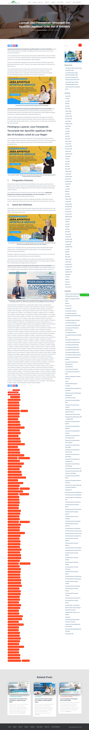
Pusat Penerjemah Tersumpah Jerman (73, 533)
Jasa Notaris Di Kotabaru (12, 458)
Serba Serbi (67, 617)
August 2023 (67, 184)
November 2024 (68, 148)
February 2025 (68, 141)
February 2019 (68, 287)
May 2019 (67, 279)
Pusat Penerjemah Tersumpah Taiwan (73, 578)
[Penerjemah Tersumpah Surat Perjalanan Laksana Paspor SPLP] (19, 688)
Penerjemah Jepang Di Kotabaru (14, 541)
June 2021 (67, 224)
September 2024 (68, 153)
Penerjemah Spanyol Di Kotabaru (14, 569)
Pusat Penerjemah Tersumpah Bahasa (73, 492)
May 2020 (67, 251)
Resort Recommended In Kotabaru (14, 605)
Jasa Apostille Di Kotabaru (13, 419)
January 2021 (68, 236)
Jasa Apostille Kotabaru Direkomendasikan (16, 427)
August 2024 (67, 156)
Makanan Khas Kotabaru (24, 488)
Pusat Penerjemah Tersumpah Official (73, 547)
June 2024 (67, 161)
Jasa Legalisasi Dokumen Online (14, 438)
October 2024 (68, 151)
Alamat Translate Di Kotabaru (13, 402)
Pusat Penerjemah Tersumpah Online (73, 550)
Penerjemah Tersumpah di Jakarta (72, 414)
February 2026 (68, 111)
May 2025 (67, 133)
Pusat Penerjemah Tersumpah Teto (72, 586)
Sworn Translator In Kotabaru (13, 613)
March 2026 (67, 108)
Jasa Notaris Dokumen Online (24, 458)
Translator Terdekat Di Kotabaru (14, 657)
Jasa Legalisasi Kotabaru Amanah (14, 441)
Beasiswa (67, 303)
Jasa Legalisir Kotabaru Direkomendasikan (16, 455)
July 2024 (67, 158)
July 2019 (67, 276)
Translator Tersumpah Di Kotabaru (14, 660)
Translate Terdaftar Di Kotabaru (13, 632)
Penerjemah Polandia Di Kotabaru (14, 558)
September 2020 (68, 246)
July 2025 (67, 128)
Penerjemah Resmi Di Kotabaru (13, 560)
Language (53, 2)
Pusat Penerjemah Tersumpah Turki (72, 598)
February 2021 (68, 234)
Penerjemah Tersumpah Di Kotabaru (14, 585)
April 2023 (67, 194)
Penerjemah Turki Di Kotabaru (13, 588)
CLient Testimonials (77, 2)
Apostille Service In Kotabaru (13, 408)
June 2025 (67, 131)
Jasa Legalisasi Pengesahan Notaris (73, 354)
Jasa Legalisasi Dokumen (13, 392)
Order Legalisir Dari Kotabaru (13, 505)
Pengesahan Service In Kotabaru (14, 594)
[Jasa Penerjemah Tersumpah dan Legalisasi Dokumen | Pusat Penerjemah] (13, 2)
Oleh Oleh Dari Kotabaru (24, 494)
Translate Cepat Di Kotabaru (13, 621)
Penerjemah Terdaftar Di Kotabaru (14, 580)
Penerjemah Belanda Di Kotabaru (14, 524)
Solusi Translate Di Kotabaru (13, 610)
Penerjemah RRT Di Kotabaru (25, 563)
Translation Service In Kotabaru (13, 641)
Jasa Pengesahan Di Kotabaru (13, 469)
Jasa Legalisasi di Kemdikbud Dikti (72, 325)
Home (29, 2)
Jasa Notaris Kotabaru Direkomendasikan (15, 463)
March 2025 (67, 138)
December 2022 (68, 204)
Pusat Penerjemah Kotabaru (13, 602)
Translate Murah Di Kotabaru (13, 627)
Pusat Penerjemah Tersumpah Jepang (73, 530)
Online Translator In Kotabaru (13, 496)
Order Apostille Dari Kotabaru (13, 499)
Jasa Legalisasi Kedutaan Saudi (72, 347)
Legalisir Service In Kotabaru (13, 488)
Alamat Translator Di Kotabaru (13, 405)
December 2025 (68, 116)
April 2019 (67, 282)
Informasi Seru (68, 305)
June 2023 (67, 189)
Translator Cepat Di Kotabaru (13, 644)
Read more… (23, 713)
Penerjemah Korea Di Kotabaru (13, 546)
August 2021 (67, 219)
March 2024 (67, 168)
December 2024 (68, 146)
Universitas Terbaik (69, 633)
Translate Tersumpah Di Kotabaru (14, 638)
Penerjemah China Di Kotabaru (13, 530)
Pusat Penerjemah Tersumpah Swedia (73, 576)
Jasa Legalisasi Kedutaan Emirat (72, 339)
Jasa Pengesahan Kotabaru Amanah (14, 474)
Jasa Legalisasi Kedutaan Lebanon (72, 342)
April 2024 (67, 166)
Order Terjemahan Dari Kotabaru (14, 513)
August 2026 (67, 96)
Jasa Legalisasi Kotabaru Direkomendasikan (16, 444)
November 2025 (68, 118)
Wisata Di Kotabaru (25, 660)
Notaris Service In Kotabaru (13, 494)
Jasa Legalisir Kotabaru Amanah (14, 452)
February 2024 (68, 171)
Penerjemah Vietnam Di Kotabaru (14, 591)
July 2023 (67, 186)
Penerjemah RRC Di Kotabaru (13, 563)
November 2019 (68, 266)
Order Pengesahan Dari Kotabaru (14, 510)
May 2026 (67, 103)
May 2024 (67, 163)
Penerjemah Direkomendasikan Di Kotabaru (16, 533)
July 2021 (67, 221)
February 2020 (68, 259)
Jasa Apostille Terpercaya (70, 322)
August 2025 (67, 126)
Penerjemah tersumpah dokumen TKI (73, 468)
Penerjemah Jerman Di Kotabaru (14, 544)
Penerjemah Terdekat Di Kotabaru (14, 583)
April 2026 (67, 106)
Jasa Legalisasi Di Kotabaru (13, 435)
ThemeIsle (79, 727)
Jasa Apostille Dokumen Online (13, 422)
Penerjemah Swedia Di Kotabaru (14, 571)
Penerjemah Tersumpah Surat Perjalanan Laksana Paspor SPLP (18, 700)
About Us (40, 2)
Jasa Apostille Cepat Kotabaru (13, 413)
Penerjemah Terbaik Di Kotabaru (14, 577)
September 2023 (68, 181)
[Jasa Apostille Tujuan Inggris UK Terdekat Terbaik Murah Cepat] (44, 688)
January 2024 (68, 173)
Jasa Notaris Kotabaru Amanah (13, 460)
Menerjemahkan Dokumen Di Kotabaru (15, 491)
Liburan (66, 381)
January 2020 (68, 261)
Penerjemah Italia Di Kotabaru (13, 538)
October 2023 (68, 178)
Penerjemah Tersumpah (70, 397)
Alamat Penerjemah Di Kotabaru (14, 399)
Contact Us (68, 2)
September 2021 (68, 216)
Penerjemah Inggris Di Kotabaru (14, 535)
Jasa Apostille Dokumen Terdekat (72, 320)
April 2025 (67, 136)
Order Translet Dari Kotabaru (13, 521)
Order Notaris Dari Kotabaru (13, 508)
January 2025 (68, 143)
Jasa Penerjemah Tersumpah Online (14, 466)
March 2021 (67, 231)
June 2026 (67, 101)
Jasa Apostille (68, 308)
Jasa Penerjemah (69, 366)
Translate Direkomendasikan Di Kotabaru (15, 624)
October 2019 (68, 269)
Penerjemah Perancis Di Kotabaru (14, 555)
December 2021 (68, 214)
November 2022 (68, 206)
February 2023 (68, 199)
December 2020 (68, 239)
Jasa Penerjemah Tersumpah (14, 394)
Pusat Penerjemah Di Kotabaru (13, 599)
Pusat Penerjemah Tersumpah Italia (72, 528)
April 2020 (67, 254)
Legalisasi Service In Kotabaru (13, 485)
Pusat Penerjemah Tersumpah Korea (73, 535)
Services (47, 2)
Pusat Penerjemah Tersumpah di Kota (73, 509)
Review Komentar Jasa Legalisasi (72, 605)
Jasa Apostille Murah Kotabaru (13, 430)
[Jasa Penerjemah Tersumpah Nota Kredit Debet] (70, 688)
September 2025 (68, 123)
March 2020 (67, 256)
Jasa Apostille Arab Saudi (70, 310)
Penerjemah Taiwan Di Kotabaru (14, 574)
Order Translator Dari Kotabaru (13, 519)
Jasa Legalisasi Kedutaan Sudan (72, 349)
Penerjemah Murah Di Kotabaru (14, 552)
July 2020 (67, 249)
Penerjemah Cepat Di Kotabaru (13, 527)
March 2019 (67, 284)
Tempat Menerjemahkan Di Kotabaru (15, 619)
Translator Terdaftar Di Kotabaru (14, 655)
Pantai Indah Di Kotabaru (24, 521)
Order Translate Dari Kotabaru (13, 516)
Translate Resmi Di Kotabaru (13, 630)
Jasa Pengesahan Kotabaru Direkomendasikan (16, 477)
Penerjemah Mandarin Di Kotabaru (14, 549)
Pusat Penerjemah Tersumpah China (73, 502)
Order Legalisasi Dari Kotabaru (13, 502)
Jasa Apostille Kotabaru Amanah (14, 424)
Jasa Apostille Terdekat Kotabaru (14, 433)
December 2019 (68, 264)
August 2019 (67, 274)
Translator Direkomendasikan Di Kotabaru (16, 646)
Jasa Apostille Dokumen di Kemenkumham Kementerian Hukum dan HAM (73, 315)
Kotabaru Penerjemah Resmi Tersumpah (15, 483)
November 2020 (68, 241)
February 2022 (68, 211)
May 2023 (67, 191)
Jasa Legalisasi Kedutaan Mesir (72, 344)
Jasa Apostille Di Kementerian (13, 416)
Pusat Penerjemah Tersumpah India (72, 521)
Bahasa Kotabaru (24, 410)
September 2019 (68, 271)
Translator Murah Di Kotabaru (13, 649)
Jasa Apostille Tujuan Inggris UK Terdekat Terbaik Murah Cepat (43, 700)
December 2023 (68, 176)
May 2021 (67, 226)
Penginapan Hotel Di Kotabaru (13, 596)
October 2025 (68, 121)
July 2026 (67, 98)
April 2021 (67, 229)
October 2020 (68, 244)
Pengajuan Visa (68, 489)
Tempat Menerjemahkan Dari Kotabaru (15, 616)
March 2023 (67, 196)
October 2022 (68, 209)
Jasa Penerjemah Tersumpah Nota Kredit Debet (69, 699)
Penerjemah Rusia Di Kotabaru (13, 566)
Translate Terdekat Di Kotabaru (13, 635)
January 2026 (68, 113)
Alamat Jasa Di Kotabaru (15, 397)
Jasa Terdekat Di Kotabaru (13, 480)
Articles (34, 2)
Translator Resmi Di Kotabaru (13, 652)
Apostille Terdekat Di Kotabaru (13, 410)
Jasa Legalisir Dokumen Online (13, 449)
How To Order (60, 2)
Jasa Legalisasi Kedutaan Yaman (72, 352)
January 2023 (68, 201)
